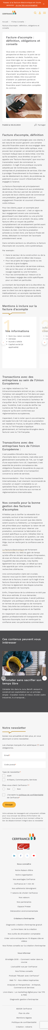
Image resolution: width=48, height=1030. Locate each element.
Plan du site (24, 1013)
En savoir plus (24, 678)
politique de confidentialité (31, 795)
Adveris (28, 1027)
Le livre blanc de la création (24, 929)
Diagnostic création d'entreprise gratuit (24, 925)
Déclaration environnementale (24, 911)
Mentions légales (24, 1018)
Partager (42, 125)
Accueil (5, 22)
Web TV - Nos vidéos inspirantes (24, 980)
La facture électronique (13, 550)
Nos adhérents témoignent (24, 888)
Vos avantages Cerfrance (24, 879)
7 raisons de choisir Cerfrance (24, 893)
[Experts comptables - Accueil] (24, 846)
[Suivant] (44, 342)
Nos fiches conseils (24, 971)
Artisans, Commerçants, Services (22, 780)
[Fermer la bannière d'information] (44, 4)
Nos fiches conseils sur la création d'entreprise (24, 946)
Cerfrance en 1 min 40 (24, 884)
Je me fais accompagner (26, 5)
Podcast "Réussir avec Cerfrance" (24, 976)
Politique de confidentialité (24, 1022)
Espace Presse (24, 906)
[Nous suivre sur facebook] (20, 855)
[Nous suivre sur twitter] (27, 855)
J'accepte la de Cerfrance (25, 796)
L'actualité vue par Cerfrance (24, 967)
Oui (8, 789)
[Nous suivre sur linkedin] (14, 855)
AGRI (9, 776)
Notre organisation (24, 875)
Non (19, 789)
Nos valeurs (24, 897)
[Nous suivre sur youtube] (33, 855)
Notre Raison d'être (24, 870)
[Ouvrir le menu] (44, 13)
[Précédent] (3, 342)
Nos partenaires (24, 902)
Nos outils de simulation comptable (24, 934)
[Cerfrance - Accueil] (9, 13)
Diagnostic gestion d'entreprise (24, 999)
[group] (19, 342)
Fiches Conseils (17, 22)
